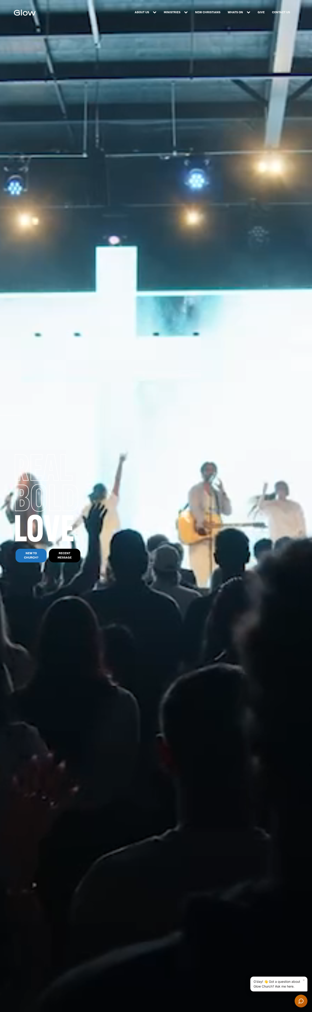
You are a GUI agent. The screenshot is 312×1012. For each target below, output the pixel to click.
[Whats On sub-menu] (249, 12)
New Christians (207, 12)
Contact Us (281, 12)
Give (261, 12)
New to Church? (31, 555)
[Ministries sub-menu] (187, 12)
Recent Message (65, 555)
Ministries (172, 12)
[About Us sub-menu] (155, 12)
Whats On (235, 12)
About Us (142, 12)
